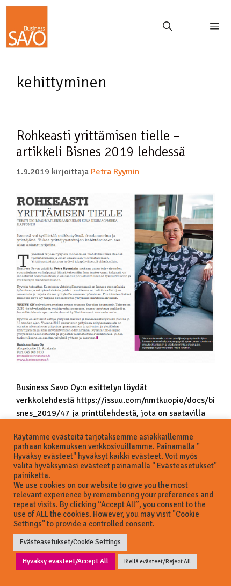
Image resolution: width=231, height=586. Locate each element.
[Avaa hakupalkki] (167, 27)
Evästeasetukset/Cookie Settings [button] (70, 542)
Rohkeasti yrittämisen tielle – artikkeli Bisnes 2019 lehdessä (100, 143)
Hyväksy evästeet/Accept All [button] (66, 561)
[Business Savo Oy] (26, 27)
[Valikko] (211, 27)
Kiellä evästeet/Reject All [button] (157, 561)
